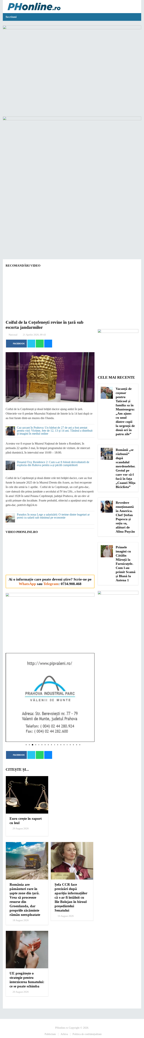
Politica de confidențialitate (87, 1034)
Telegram (50, 584)
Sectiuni (11, 16)
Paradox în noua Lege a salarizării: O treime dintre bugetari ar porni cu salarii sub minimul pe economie (53, 516)
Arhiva (64, 1034)
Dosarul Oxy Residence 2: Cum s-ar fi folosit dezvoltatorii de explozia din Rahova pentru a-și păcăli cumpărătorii (53, 464)
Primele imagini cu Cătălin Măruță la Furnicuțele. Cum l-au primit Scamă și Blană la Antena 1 (125, 563)
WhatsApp (27, 584)
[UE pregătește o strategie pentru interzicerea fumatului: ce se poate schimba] (27, 949)
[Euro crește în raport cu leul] (27, 795)
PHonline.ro (61, 1027)
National (13, 334)
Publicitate (50, 1034)
